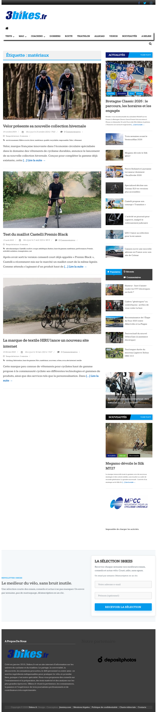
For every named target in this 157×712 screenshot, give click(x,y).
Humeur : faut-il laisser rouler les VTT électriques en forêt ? (137, 288)
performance (81, 249)
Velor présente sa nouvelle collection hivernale (44, 126)
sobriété (6, 251)
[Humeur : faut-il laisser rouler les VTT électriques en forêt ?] (114, 289)
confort (29, 249)
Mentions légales (81, 707)
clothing (9, 360)
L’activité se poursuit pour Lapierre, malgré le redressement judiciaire (137, 219)
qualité (46, 140)
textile (79, 360)
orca (64, 360)
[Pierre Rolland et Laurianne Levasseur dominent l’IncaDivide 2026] (114, 171)
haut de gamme (60, 249)
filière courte (24, 140)
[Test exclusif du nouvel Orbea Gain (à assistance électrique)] (114, 337)
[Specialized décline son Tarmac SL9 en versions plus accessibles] (114, 187)
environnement (12, 140)
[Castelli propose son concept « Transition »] (114, 203)
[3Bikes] (28, 653)
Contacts (142, 707)
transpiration (23, 251)
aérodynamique (12, 249)
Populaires (115, 272)
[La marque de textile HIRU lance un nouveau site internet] (52, 306)
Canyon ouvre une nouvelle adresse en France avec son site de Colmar (138, 252)
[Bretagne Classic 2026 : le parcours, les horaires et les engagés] (129, 78)
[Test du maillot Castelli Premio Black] (52, 199)
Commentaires (133, 277)
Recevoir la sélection (123, 607)
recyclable (54, 140)
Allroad (99, 36)
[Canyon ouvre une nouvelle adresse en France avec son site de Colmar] (114, 251)
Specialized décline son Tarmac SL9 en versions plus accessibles (136, 188)
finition (51, 249)
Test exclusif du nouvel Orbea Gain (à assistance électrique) (136, 336)
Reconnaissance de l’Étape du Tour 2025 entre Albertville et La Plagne (137, 320)
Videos (113, 36)
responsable (64, 140)
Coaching (37, 36)
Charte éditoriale (127, 707)
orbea (59, 360)
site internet (71, 360)
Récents (130, 272)
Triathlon (83, 36)
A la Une (111, 93)
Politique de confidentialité (104, 707)
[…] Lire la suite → (34, 160)
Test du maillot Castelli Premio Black (35, 234)
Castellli (22, 249)
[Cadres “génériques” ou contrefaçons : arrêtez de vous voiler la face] (114, 305)
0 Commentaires (72, 132)
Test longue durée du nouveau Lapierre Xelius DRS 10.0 (137, 352)
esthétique (43, 249)
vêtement (78, 140)
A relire (146, 36)
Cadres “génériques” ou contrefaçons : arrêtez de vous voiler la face (137, 304)
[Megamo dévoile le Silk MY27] (114, 155)
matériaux (39, 140)
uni (30, 251)
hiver (32, 140)
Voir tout (145, 55)
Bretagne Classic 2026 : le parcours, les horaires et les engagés (128, 106)
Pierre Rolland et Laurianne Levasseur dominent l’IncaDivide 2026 (138, 172)
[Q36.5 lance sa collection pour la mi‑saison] (114, 235)
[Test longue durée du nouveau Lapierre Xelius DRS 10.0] (114, 353)
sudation (13, 251)
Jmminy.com (65, 707)
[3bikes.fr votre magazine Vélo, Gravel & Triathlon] (7, 28)
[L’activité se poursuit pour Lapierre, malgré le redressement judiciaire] (114, 219)
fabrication (17, 360)
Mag (21, 36)
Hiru (37, 360)
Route (69, 36)
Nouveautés (129, 36)
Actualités (122, 93)
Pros (131, 93)
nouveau (52, 360)
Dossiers (55, 36)
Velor (71, 140)
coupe (35, 249)
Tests (8, 36)
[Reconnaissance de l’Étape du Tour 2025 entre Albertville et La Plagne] (114, 321)
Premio (90, 249)
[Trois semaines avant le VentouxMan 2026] (114, 139)
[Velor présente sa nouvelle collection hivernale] (52, 91)
